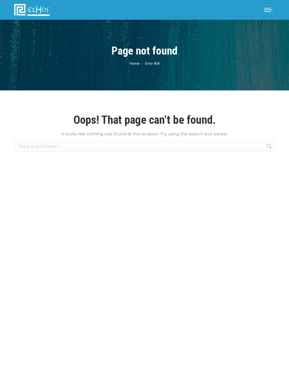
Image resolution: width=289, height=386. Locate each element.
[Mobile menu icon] (268, 10)
